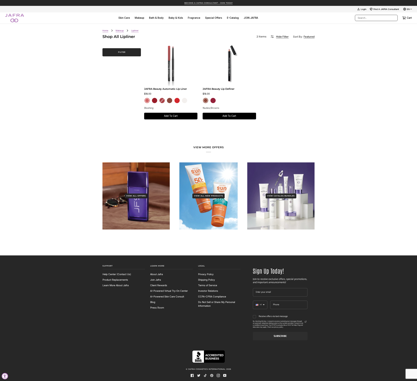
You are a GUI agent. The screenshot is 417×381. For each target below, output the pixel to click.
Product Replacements (115, 279)
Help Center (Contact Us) (116, 274)
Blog (152, 302)
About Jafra (156, 274)
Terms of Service (207, 285)
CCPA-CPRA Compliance (212, 296)
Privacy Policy (206, 274)
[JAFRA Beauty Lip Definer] (229, 64)
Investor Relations (208, 290)
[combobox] (373, 18)
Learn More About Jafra (115, 285)
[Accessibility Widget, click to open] (5, 376)
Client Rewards (158, 285)
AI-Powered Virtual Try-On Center (169, 290)
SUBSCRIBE (280, 336)
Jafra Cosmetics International (207, 369)
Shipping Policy (206, 279)
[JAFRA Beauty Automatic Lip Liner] (171, 64)
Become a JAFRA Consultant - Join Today (208, 3)
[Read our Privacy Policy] (306, 322)
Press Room (157, 307)
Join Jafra (155, 279)
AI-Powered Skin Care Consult (167, 296)
